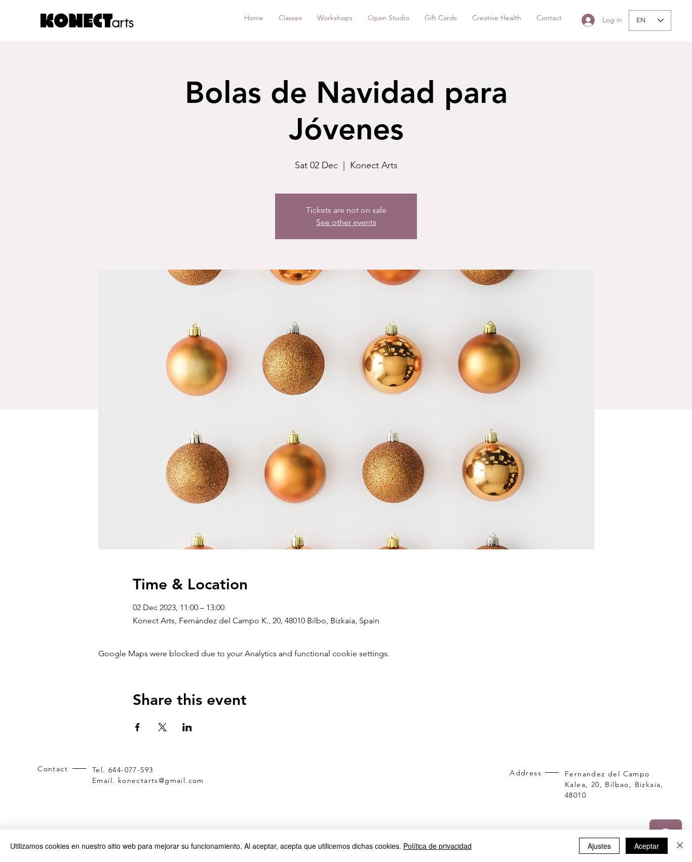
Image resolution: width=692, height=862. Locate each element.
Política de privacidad (437, 846)
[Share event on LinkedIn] (187, 727)
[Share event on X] (162, 727)
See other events (346, 222)
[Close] (680, 846)
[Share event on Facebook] (137, 727)
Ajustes (599, 846)
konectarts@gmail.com (161, 780)
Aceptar (646, 846)
